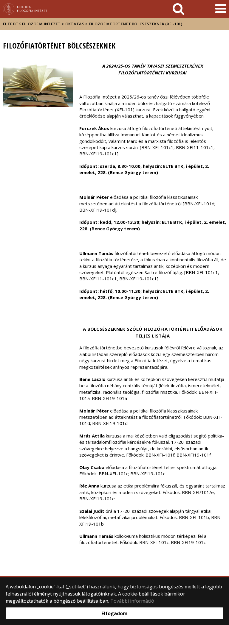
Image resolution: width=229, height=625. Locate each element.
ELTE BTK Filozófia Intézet (32, 23)
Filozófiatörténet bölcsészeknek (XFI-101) (135, 23)
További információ (132, 601)
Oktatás (74, 23)
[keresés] (178, 9)
